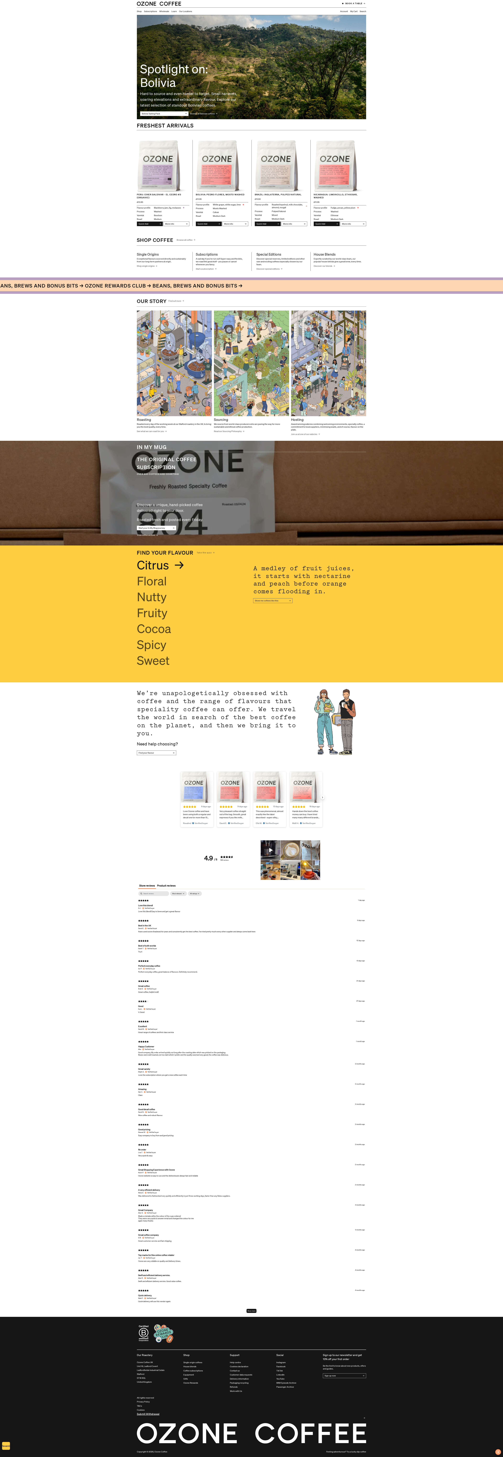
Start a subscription (205, 269)
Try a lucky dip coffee (356, 1451)
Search (363, 11)
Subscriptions (150, 11)
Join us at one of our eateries (304, 434)
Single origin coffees (192, 1362)
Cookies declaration (239, 1366)
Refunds (234, 1387)
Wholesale (164, 11)
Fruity (159, 612)
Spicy (159, 644)
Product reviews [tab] (166, 885)
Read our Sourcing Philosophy (228, 431)
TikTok (279, 1370)
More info (169, 223)
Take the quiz (204, 552)
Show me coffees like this (266, 600)
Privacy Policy (143, 1401)
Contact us (235, 1370)
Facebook (281, 1366)
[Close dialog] (427, 1395)
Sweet (160, 660)
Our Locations (185, 11)
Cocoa (161, 628)
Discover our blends (323, 266)
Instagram (281, 1362)
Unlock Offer (464, 1428)
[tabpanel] (251, 1103)
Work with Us (236, 1391)
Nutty (159, 596)
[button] (270, 850)
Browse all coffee (185, 240)
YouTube (280, 1378)
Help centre (235, 1362)
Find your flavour (146, 752)
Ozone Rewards (190, 1382)
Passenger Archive (285, 1387)
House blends (189, 1366)
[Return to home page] (159, 4)
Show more (251, 1311)
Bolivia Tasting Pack (151, 113)
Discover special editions (268, 269)
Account (344, 11)
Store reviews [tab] (147, 885)
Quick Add (143, 223)
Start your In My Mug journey (152, 528)
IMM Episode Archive (286, 1382)
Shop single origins (146, 266)
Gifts (185, 1378)
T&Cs (139, 1406)
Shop (139, 11)
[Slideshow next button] (322, 797)
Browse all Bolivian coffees (202, 113)
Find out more (174, 301)
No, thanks (463, 1442)
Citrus (160, 565)
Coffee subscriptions (193, 1370)
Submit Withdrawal (148, 1414)
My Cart (353, 11)
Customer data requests (241, 1374)
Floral (159, 580)
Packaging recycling (239, 1382)
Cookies (141, 1410)
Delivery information (239, 1378)
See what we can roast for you (150, 431)
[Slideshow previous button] (180, 797)
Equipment (188, 1374)
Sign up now (330, 1375)
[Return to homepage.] (251, 1433)
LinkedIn (280, 1374)
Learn (174, 11)
